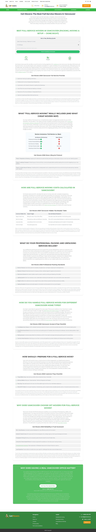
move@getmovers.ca (49, 6)
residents (56, 64)
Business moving (41, 9)
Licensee (88, 9)
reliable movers (22, 72)
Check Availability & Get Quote (48, 51)
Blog (16, 1)
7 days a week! (87, 519)
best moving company (50, 205)
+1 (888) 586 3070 (86, 514)
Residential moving (22, 9)
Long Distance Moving (61, 521)
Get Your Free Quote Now (48, 486)
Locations (73, 9)
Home (6, 1)
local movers (49, 320)
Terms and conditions (45, 1)
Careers (21, 1)
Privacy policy (35, 1)
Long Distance (58, 9)
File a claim (27, 1)
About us (12, 1)
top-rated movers (62, 422)
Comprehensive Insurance (22, 445)
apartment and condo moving (51, 310)
